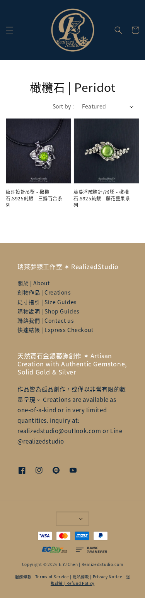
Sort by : (63, 106)
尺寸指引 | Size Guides (47, 302)
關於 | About (33, 283)
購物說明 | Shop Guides (48, 311)
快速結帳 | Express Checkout (55, 330)
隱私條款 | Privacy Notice (98, 576)
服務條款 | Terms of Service (42, 576)
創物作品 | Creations (44, 292)
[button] (9, 30)
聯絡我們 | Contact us (45, 320)
